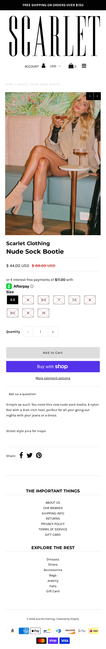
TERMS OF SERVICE (53, 529)
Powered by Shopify (68, 619)
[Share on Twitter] (29, 456)
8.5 (12, 313)
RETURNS (53, 518)
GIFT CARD (53, 535)
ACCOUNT (32, 66)
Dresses (53, 559)
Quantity (13, 331)
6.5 (43, 300)
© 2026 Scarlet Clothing (41, 619)
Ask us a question (22, 394)
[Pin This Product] (39, 456)
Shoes (22, 84)
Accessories (53, 570)
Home (9, 84)
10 (43, 313)
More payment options (53, 378)
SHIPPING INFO (53, 513)
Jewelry (52, 581)
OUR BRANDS (53, 508)
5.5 (12, 300)
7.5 (74, 300)
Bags (53, 575)
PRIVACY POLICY (53, 524)
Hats (53, 586)
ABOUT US (53, 502)
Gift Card (53, 591)
